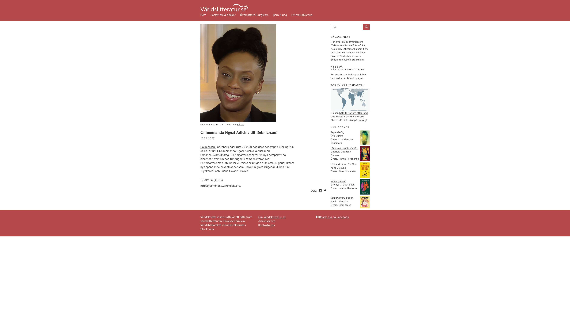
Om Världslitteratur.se (271, 217)
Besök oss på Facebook (334, 217)
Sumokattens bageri (342, 197)
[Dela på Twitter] (324, 190)
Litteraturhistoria (301, 14)
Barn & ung (280, 14)
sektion (338, 74)
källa (240, 124)
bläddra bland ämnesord (350, 116)
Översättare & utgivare (254, 14)
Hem (203, 14)
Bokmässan (208, 146)
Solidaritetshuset (340, 59)
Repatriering (337, 132)
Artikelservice (266, 221)
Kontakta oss (266, 225)
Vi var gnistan (338, 181)
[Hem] (282, 6)
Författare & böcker (223, 14)
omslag (362, 120)
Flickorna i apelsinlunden (344, 148)
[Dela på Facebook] (320, 190)
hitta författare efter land (353, 112)
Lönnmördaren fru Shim (344, 164)
